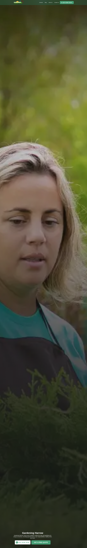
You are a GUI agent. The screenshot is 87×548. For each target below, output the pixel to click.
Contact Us (56, 2)
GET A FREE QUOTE (41, 542)
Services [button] (41, 2)
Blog (46, 2)
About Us (50, 2)
